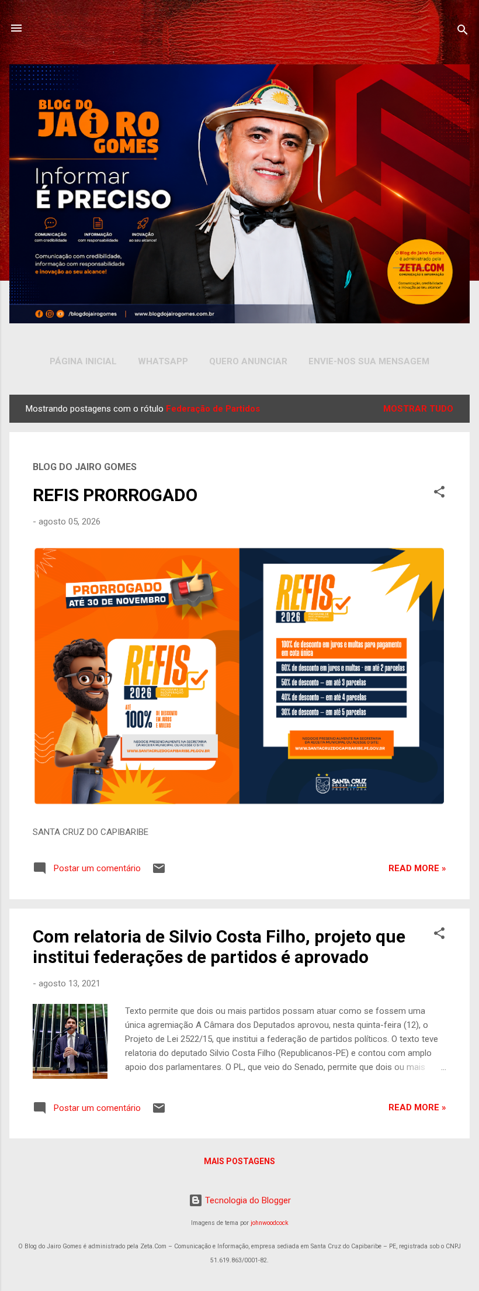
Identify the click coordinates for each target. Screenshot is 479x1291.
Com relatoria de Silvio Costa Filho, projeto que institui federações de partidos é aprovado (219, 946)
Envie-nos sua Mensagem (368, 361)
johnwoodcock (270, 1223)
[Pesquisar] (463, 32)
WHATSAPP (163, 361)
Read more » (417, 868)
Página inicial (83, 361)
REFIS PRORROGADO (115, 495)
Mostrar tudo (418, 408)
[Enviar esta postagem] (159, 872)
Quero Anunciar (248, 361)
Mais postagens (239, 1161)
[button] (439, 494)
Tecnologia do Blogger (247, 1200)
